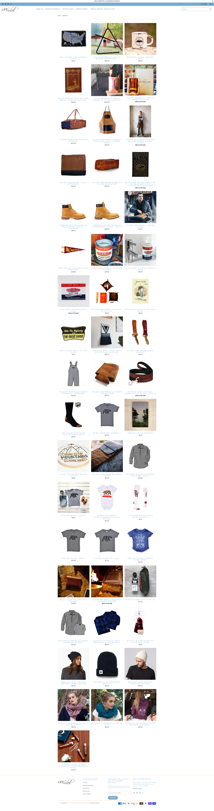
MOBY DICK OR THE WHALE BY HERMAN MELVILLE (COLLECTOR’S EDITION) (140, 164)
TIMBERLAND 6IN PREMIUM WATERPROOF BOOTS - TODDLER (73, 207)
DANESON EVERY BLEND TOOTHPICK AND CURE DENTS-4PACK (73, 746)
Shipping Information (88, 785)
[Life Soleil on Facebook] (3, 4)
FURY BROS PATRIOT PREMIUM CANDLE (107, 250)
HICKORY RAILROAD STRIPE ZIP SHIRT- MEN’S (140, 456)
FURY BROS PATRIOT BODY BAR (73, 291)
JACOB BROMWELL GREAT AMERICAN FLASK (140, 79)
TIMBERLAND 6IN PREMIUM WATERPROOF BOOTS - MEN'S (107, 207)
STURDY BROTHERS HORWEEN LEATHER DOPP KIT (107, 164)
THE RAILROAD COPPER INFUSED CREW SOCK (73, 415)
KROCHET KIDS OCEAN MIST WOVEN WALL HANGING (107, 332)
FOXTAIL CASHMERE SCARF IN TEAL (107, 705)
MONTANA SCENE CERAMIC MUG (140, 39)
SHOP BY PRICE (82, 9)
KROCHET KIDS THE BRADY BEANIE (107, 664)
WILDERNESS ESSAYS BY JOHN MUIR (140, 291)
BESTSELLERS (68, 9)
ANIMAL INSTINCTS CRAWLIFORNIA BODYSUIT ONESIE (107, 497)
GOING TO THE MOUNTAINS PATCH (73, 456)
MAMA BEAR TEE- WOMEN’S (107, 415)
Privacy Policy (86, 791)
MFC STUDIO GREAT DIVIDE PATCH (73, 332)
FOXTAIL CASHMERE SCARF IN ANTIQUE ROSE (73, 705)
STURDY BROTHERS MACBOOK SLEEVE (107, 456)
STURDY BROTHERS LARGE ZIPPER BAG (73, 164)
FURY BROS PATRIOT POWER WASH (140, 250)
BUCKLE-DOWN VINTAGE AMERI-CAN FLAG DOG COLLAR (140, 374)
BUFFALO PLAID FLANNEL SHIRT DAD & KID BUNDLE (107, 622)
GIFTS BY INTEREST (52, 9)
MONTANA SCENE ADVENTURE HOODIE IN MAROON (140, 705)
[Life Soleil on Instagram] (8, 4)
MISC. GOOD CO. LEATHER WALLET (73, 581)
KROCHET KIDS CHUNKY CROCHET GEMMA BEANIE (73, 664)
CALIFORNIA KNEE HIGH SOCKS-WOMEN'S (140, 497)
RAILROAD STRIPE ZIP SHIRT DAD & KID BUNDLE (73, 622)
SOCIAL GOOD (109, 9)
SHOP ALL (40, 9)
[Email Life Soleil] (10, 4)
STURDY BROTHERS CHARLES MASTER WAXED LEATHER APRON (107, 121)
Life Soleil (64, 803)
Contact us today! (137, 788)
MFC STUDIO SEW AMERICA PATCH (73, 39)
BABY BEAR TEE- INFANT (73, 497)
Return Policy (86, 788)
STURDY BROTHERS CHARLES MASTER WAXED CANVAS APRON (140, 121)
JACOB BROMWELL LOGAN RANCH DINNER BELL (107, 39)
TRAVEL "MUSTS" (97, 9)
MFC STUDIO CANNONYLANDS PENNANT (73, 250)
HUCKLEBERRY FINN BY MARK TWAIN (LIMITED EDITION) (73, 80)
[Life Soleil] (18, 9)
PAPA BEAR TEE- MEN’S (73, 540)
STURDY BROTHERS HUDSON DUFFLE (73, 121)
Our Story (85, 782)
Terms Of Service (87, 794)
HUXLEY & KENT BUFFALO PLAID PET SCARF (140, 622)
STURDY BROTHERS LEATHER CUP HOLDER (107, 374)
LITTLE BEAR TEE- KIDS (107, 540)
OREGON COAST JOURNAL (140, 415)
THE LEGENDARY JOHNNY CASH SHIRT (140, 540)
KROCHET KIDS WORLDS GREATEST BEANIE (140, 664)
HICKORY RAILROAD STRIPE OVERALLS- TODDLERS (73, 374)
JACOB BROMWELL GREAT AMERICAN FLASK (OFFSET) (107, 80)
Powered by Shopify (94, 803)
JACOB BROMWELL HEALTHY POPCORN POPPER (107, 581)
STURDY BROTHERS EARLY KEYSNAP (140, 332)
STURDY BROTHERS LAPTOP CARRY (140, 207)
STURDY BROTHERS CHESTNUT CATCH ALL (107, 291)
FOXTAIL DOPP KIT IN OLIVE (140, 581)
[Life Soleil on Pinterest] (5, 4)
